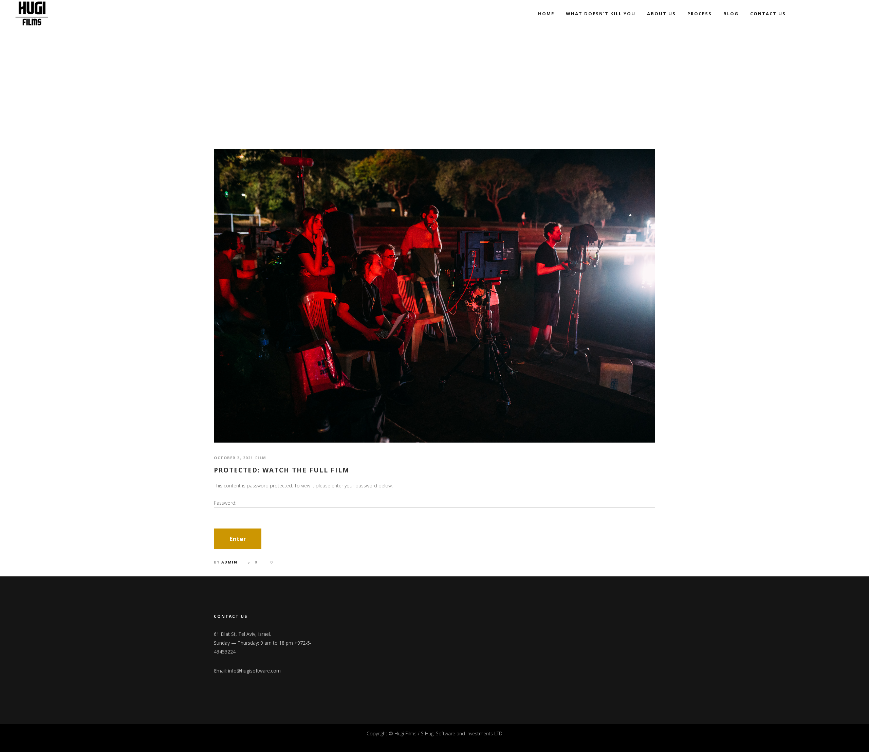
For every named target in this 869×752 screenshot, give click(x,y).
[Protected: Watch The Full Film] (434, 295)
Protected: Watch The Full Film (282, 470)
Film (260, 457)
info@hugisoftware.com (254, 670)
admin (229, 562)
